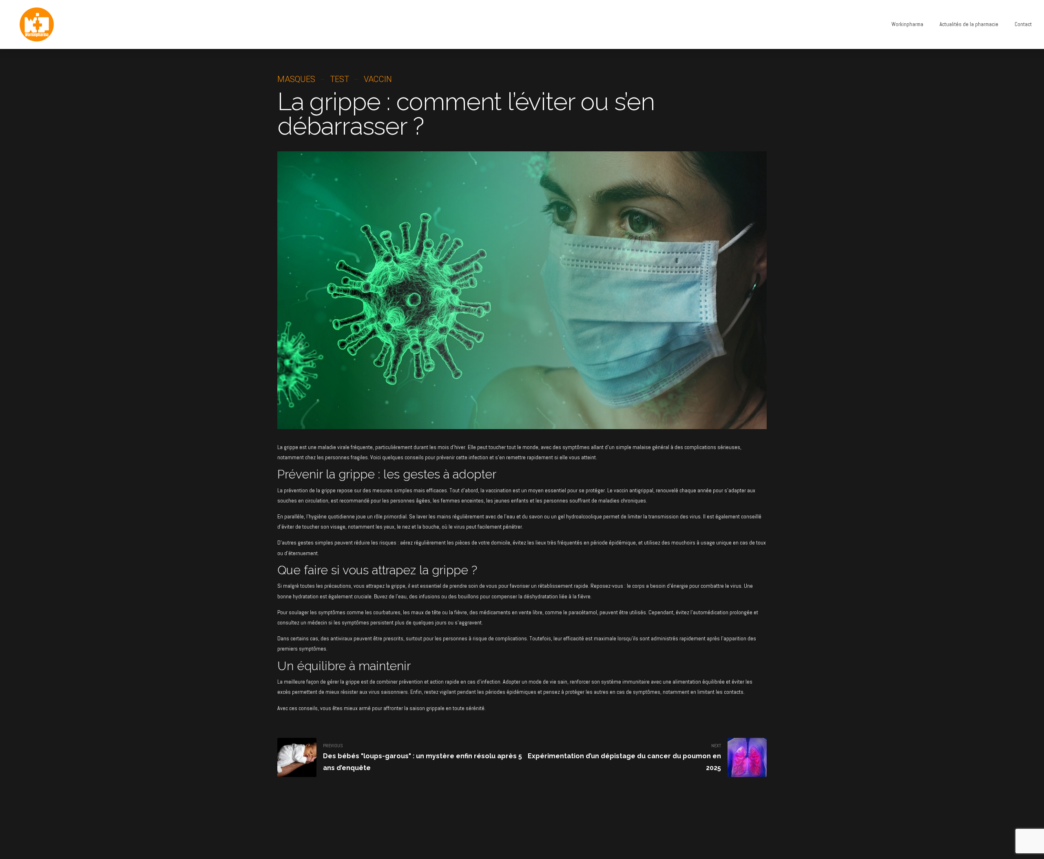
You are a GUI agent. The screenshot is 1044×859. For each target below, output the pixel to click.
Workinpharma (907, 24)
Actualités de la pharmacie (969, 24)
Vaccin (378, 79)
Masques (296, 79)
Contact (1023, 24)
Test (339, 79)
